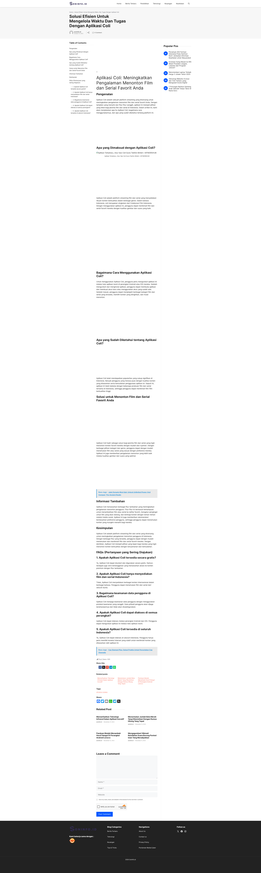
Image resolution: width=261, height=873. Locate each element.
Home (119, 4)
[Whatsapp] (114, 667)
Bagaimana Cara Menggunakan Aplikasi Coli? (78, 58)
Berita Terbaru (130, 4)
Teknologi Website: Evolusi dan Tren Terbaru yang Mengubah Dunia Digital (179, 81)
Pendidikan (144, 4)
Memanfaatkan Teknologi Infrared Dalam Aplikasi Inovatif (105, 680)
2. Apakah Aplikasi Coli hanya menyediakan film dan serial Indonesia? (81, 94)
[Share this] (100, 667)
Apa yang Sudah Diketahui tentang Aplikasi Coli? (78, 64)
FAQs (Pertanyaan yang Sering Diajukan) (77, 81)
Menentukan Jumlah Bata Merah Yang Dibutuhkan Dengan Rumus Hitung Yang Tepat (126, 680)
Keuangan (168, 4)
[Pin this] (107, 667)
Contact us (143, 837)
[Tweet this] (103, 667)
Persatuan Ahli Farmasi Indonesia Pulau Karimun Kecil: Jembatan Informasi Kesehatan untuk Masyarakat (180, 55)
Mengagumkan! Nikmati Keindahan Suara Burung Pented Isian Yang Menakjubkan (142, 735)
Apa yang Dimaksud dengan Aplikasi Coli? (78, 53)
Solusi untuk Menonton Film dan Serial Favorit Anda (78, 69)
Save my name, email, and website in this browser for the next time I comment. (121, 799)
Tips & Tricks (112, 848)
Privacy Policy (144, 842)
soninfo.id (77, 32)
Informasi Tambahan (76, 74)
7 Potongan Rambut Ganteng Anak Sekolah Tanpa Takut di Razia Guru (180, 89)
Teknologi (156, 4)
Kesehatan (180, 4)
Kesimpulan (73, 77)
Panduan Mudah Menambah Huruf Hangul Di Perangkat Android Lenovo (146, 680)
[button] (189, 4)
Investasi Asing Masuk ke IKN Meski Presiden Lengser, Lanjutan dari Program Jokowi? (180, 65)
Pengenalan (73, 48)
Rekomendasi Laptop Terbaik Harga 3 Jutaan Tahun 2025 (180, 73)
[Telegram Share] (110, 667)
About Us (142, 831)
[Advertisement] (126, 55)
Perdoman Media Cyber (147, 848)
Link (94, 32)
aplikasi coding (102, 692)
